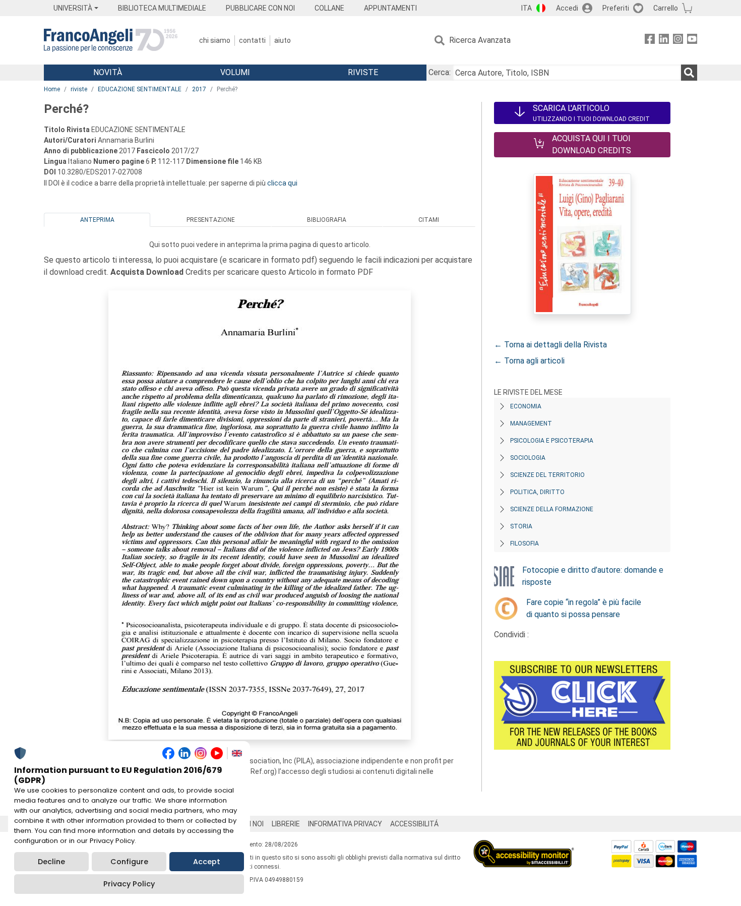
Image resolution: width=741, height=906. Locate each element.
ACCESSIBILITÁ (414, 824)
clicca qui (282, 183)
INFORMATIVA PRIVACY (345, 824)
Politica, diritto (537, 492)
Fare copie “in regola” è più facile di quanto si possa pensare (583, 608)
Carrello (665, 8)
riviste (79, 89)
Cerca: (439, 72)
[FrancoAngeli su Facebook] (650, 40)
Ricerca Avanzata (480, 40)
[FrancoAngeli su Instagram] (678, 40)
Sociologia (527, 457)
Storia (521, 526)
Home (52, 89)
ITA (526, 8)
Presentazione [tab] (211, 219)
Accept (206, 862)
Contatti (252, 40)
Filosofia (524, 543)
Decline (51, 862)
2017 (199, 89)
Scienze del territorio (547, 474)
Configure (129, 862)
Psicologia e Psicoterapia (551, 440)
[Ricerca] (689, 73)
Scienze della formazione (551, 509)
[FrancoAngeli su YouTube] (692, 40)
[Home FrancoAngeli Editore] (110, 40)
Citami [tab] (428, 219)
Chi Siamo (214, 40)
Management (531, 423)
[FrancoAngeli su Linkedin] (664, 40)
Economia (525, 406)
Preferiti (615, 8)
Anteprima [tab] (97, 219)
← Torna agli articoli (529, 361)
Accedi (567, 8)
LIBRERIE (286, 824)
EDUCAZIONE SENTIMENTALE (139, 89)
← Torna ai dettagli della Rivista (550, 344)
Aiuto (282, 40)
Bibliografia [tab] (326, 219)
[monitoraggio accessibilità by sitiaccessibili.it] (523, 846)
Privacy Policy (129, 884)
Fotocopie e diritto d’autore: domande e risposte (592, 576)
